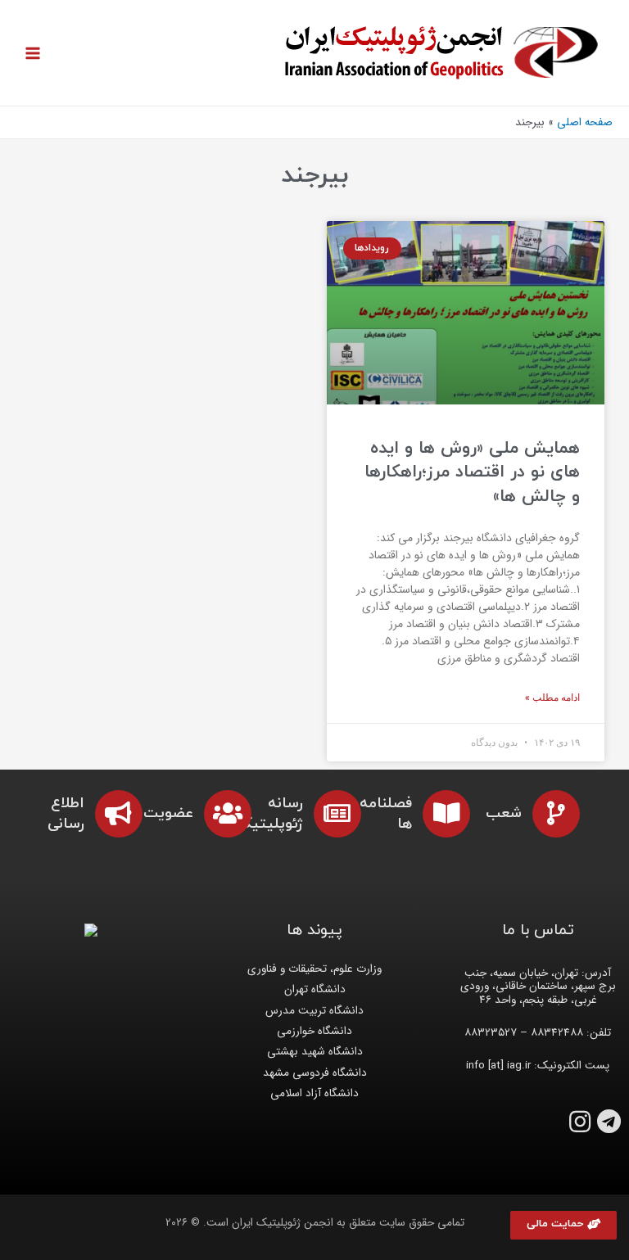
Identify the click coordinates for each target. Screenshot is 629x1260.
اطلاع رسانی (66, 813)
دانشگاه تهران (315, 989)
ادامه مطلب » (552, 697)
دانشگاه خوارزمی (314, 1031)
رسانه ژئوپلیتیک (270, 813)
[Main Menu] (33, 53)
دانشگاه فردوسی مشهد (315, 1073)
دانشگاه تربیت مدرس (314, 1010)
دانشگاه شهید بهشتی (315, 1051)
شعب (504, 813)
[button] (563, 1225)
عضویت (168, 813)
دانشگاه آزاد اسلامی (314, 1093)
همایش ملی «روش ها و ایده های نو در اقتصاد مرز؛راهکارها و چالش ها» (472, 472)
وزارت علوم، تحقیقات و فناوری (314, 969)
